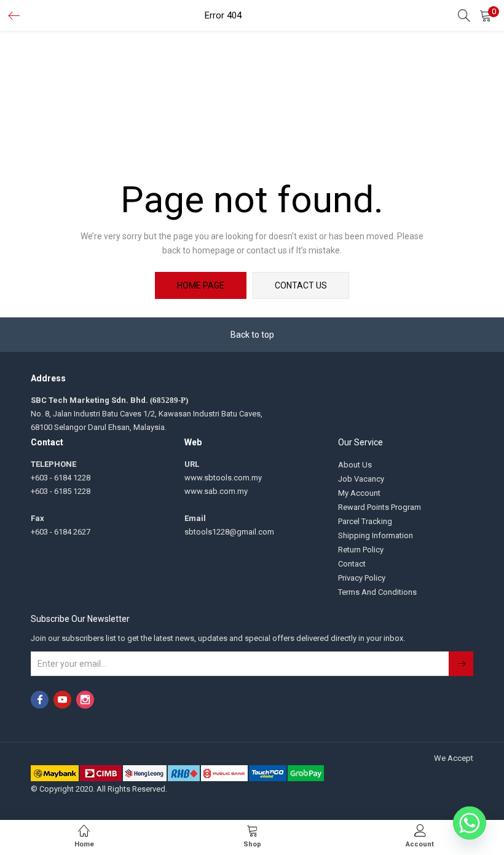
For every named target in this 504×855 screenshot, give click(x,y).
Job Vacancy (361, 478)
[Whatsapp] (469, 823)
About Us (355, 464)
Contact (352, 563)
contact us (301, 285)
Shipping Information (375, 535)
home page (200, 285)
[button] (485, 15)
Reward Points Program (379, 507)
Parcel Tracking (365, 521)
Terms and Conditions (377, 592)
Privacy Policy (361, 578)
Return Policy (361, 549)
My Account (359, 493)
